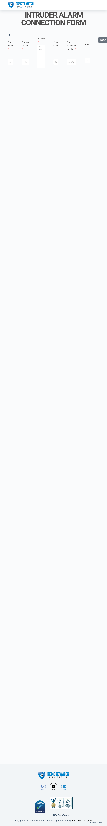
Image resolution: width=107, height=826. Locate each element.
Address (41, 38)
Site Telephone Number (71, 45)
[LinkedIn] (64, 786)
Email (87, 44)
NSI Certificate (61, 815)
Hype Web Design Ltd (82, 820)
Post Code (56, 44)
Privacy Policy (96, 822)
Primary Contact (25, 44)
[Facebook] (42, 786)
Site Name (10, 44)
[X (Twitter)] (53, 786)
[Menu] (100, 5)
